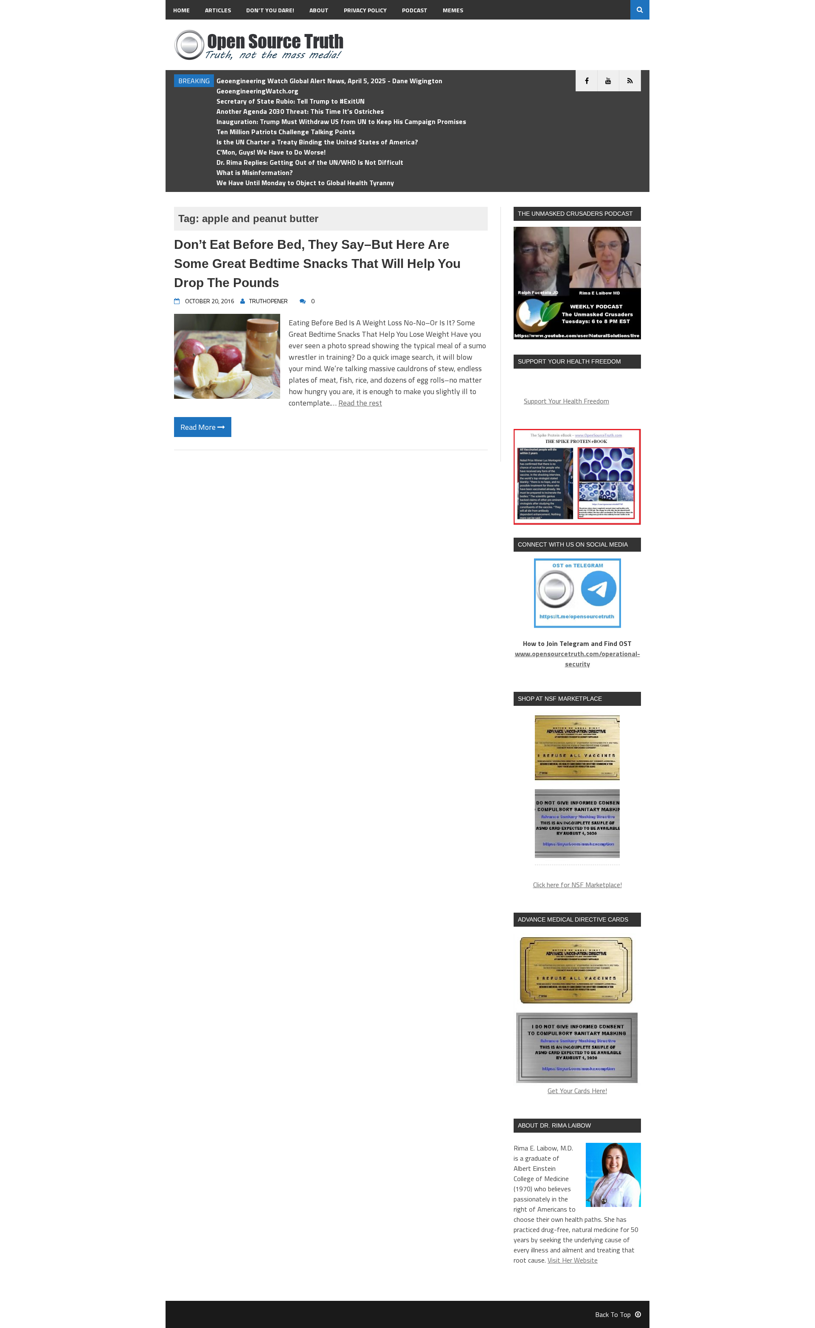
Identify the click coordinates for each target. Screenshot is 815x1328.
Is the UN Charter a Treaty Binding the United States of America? (317, 142)
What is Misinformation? (254, 172)
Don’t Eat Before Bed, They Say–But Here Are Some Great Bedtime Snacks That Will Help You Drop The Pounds (317, 263)
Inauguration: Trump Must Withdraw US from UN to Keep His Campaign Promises (341, 121)
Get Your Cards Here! (577, 1091)
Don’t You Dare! (270, 10)
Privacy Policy (365, 10)
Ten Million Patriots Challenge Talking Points (285, 132)
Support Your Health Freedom (566, 401)
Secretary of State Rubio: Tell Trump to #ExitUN (290, 101)
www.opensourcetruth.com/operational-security (577, 658)
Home (181, 10)
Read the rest (360, 403)
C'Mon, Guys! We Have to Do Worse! (271, 152)
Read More (198, 427)
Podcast (414, 10)
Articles (218, 10)
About (319, 10)
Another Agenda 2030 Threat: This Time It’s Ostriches (300, 111)
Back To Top (613, 1314)
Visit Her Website (573, 1260)
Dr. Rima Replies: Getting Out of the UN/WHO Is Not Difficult (309, 162)
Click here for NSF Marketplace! (577, 885)
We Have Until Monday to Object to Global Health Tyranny (305, 183)
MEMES (453, 10)
